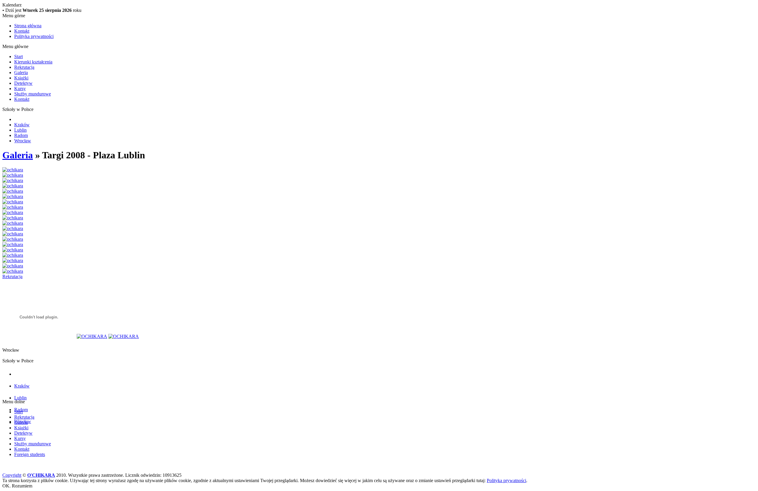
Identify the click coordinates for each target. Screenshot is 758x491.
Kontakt (21, 31)
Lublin (20, 130)
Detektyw (23, 83)
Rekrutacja (24, 67)
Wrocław (22, 140)
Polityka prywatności (34, 36)
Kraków (22, 124)
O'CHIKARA (41, 475)
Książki (21, 77)
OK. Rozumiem (17, 485)
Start (18, 56)
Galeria (21, 72)
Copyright (11, 475)
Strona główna (27, 25)
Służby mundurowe (32, 93)
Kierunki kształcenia (33, 61)
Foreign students (29, 454)
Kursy (20, 88)
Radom (21, 135)
